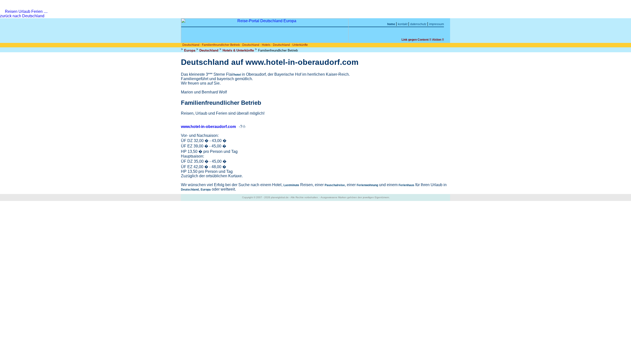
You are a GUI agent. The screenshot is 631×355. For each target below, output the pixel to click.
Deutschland (208, 50)
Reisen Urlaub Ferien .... (26, 11)
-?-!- (242, 126)
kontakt (403, 24)
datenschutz (418, 24)
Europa (189, 50)
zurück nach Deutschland (22, 16)
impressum (436, 24)
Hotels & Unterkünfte (238, 50)
